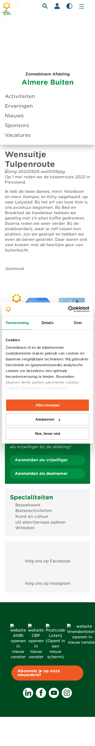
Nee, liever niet (47, 433)
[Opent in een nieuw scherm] (48, 550)
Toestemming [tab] (17, 323)
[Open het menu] (81, 6)
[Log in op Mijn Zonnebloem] (57, 6)
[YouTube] (54, 693)
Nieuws (14, 116)
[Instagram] (67, 693)
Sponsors (17, 125)
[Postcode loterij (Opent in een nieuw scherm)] (55, 657)
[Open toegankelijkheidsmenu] (69, 6)
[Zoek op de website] (45, 6)
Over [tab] (78, 323)
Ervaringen (19, 106)
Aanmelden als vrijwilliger (41, 460)
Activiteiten (20, 96)
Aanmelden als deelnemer (41, 473)
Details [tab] (48, 323)
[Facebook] (41, 693)
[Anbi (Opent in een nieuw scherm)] (18, 657)
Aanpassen (44, 419)
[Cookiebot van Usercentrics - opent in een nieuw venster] (68, 309)
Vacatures (18, 135)
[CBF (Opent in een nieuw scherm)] (36, 657)
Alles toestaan (48, 405)
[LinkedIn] (28, 693)
